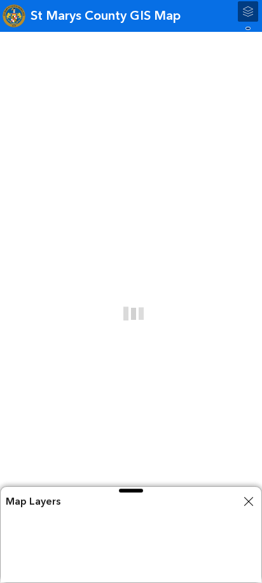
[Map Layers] (248, 11)
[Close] (248, 501)
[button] (131, 490)
